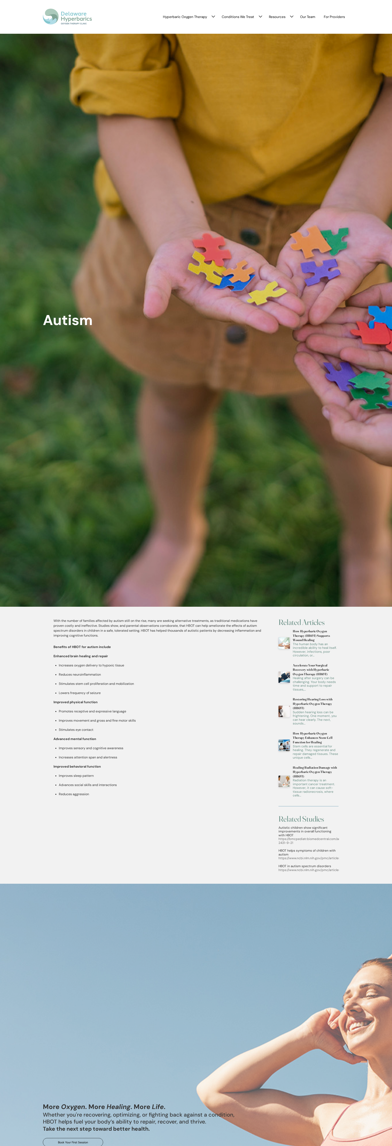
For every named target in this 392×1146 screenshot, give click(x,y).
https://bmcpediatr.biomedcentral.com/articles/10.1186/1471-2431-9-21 (322, 841)
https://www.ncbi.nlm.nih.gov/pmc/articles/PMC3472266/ (320, 870)
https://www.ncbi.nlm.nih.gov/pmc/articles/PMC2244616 (319, 858)
